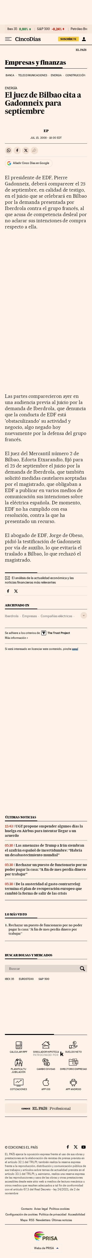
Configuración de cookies (21, 1214)
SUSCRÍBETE (68, 39)
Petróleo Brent (81, 29)
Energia (56, 75)
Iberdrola (11, 616)
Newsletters (43, 1220)
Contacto (27, 1208)
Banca (10, 75)
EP (46, 131)
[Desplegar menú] (8, 39)
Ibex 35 (12, 29)
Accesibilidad (76, 1214)
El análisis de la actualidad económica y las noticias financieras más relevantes (39, 580)
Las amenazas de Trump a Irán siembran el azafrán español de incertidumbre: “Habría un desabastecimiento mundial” (44, 850)
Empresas (29, 616)
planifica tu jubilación (18, 1070)
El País (81, 49)
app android (73, 1089)
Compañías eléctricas (56, 616)
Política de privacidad (52, 1214)
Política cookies (59, 1208)
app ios (45, 1089)
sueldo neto (73, 1051)
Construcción (75, 75)
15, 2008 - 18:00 (46, 137)
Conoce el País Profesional (46, 1108)
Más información (15, 638)
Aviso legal (41, 1208)
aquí (75, 649)
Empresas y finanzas (35, 63)
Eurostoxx (26, 979)
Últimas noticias (20, 817)
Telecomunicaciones (32, 75)
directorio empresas (73, 1069)
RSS (31, 1220)
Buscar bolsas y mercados (28, 955)
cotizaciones (18, 1089)
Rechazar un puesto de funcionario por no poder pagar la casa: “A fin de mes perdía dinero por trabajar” (46, 869)
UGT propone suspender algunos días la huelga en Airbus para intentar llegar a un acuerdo (44, 831)
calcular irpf (18, 1051)
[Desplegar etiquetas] (83, 615)
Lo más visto (16, 914)
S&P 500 (43, 29)
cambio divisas (46, 1069)
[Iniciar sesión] (83, 39)
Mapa (23, 1220)
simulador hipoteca (46, 1051)
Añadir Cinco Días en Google (31, 163)
